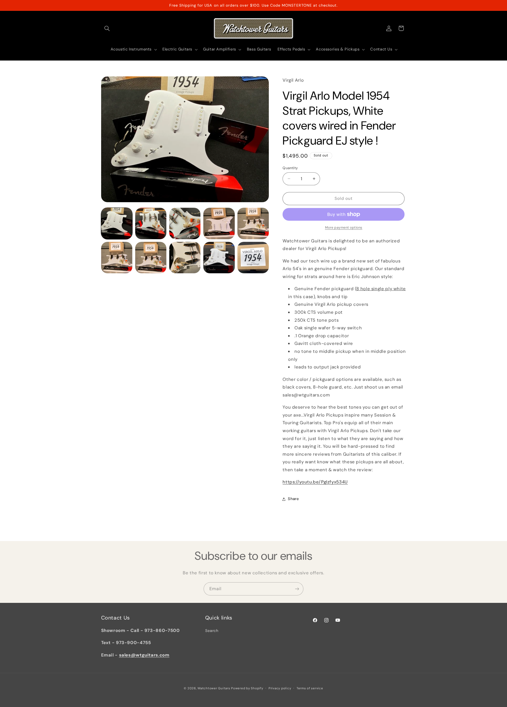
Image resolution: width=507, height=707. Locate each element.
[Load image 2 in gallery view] (151, 223)
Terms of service (310, 688)
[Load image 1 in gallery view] (117, 223)
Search (211, 630)
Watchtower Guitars (214, 688)
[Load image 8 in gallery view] (185, 257)
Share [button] (293, 498)
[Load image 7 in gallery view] (151, 257)
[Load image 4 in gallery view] (219, 223)
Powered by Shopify (247, 688)
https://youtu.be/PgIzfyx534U (315, 482)
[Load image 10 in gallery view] (253, 257)
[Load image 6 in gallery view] (117, 257)
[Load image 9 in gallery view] (219, 257)
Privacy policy (280, 688)
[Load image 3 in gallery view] (185, 223)
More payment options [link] (344, 227)
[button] (107, 28)
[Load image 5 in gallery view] (253, 223)
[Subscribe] (297, 588)
